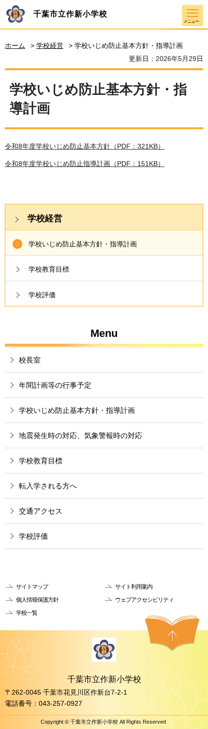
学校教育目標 (49, 269)
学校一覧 (26, 612)
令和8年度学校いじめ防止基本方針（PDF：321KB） (84, 146)
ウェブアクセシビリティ (144, 599)
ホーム (15, 45)
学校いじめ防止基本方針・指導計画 (83, 244)
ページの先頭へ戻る (172, 633)
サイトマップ (32, 586)
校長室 (30, 360)
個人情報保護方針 (37, 599)
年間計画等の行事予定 (55, 385)
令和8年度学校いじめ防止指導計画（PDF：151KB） (84, 163)
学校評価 (42, 295)
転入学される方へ (48, 486)
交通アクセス (40, 511)
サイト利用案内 (133, 586)
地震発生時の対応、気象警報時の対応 (80, 435)
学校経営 (49, 45)
